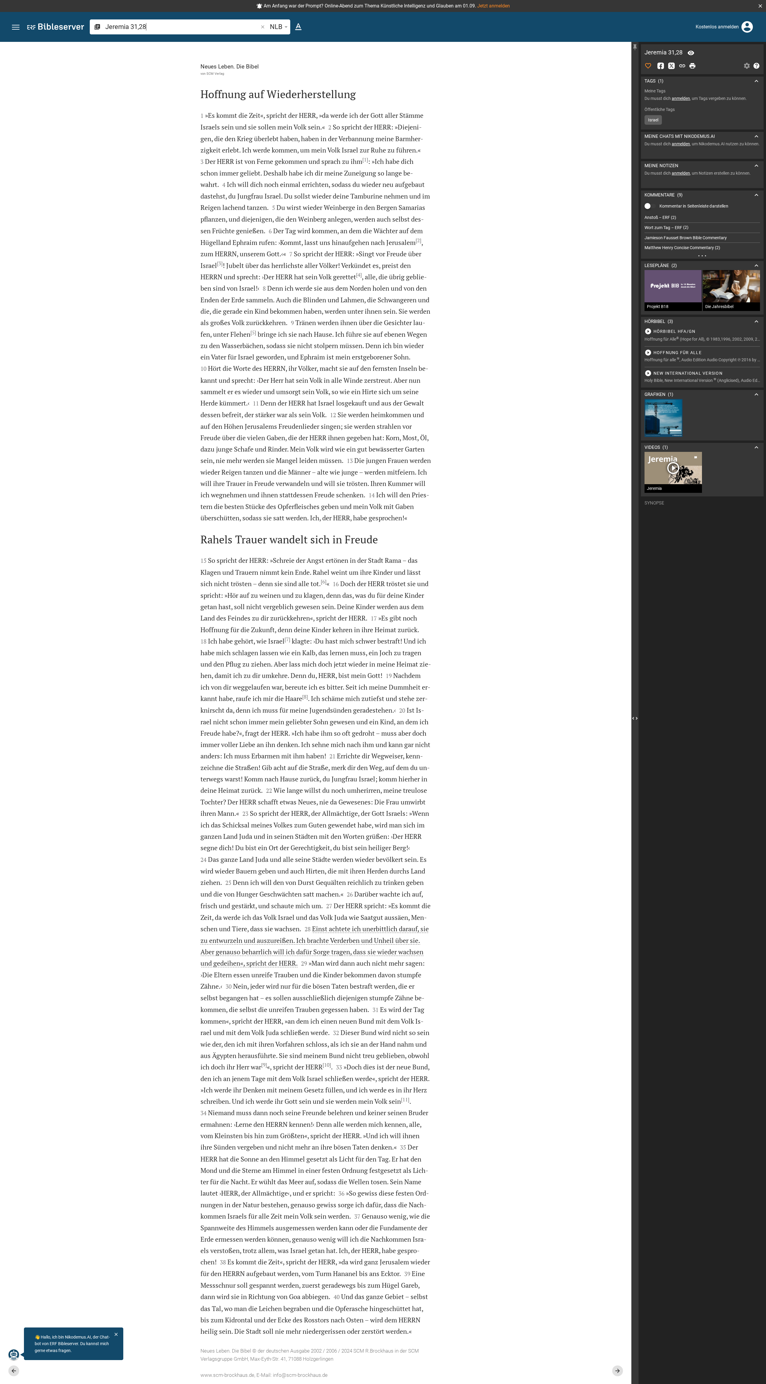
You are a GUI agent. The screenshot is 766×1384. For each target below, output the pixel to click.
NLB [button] (276, 27)
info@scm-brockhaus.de (300, 1375)
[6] (323, 581)
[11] (405, 1099)
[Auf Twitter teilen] (671, 66)
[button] (760, 6)
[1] (365, 159)
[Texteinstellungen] (298, 27)
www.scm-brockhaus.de (227, 1375)
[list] (702, 233)
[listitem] (702, 217)
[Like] (648, 66)
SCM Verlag (215, 73)
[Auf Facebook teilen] (660, 66)
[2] (418, 240)
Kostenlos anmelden (717, 27)
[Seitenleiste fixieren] (635, 47)
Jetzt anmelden (493, 6)
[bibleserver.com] (55, 27)
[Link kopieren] (682, 66)
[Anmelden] (747, 27)
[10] (327, 1065)
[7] (287, 639)
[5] (253, 332)
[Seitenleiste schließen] (635, 718)
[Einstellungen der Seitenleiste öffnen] (747, 66)
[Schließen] (116, 1334)
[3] (220, 263)
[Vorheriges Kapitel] (13, 1370)
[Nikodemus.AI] (13, 1354)
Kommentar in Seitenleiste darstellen (693, 206)
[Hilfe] (756, 66)
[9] (264, 1065)
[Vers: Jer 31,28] (691, 53)
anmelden (681, 98)
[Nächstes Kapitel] (617, 1370)
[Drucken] (692, 66)
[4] (359, 275)
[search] (182, 27)
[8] (305, 696)
